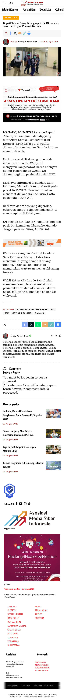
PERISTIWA (11, 18)
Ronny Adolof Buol (27, 42)
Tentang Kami (11, 685)
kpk (6, 313)
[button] (5, 3)
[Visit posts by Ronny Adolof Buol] (6, 42)
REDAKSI (26, 685)
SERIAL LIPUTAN (15, 614)
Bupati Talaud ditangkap (32, 310)
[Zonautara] (32, 3)
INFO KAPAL (12, 633)
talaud (39, 313)
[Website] (52, 336)
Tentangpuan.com (42, 665)
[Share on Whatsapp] (38, 324)
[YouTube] (20, 504)
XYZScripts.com (47, 697)
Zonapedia (13, 641)
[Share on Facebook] (10, 33)
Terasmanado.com (42, 668)
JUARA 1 (7, 584)
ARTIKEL (39, 614)
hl (52, 310)
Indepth (11, 610)
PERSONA (39, 618)
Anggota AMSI (9, 528)
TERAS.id (11, 606)
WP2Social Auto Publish (19, 697)
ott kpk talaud (22, 313)
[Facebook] (56, 336)
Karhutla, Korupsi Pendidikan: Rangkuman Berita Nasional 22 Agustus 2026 (22, 415)
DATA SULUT (13, 618)
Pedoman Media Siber (43, 685)
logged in (27, 377)
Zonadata (12, 637)
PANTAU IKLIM (14, 622)
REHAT (38, 606)
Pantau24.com (40, 662)
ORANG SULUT (14, 629)
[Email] (20, 33)
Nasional (54, 415)
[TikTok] (29, 504)
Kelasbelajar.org (41, 670)
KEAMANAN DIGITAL (16, 625)
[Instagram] (60, 336)
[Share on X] (15, 33)
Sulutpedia (13, 645)
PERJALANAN (41, 610)
